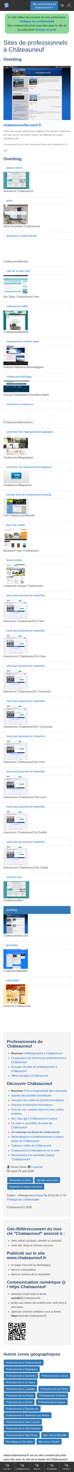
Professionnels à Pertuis (19, 1402)
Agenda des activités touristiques (31, 1095)
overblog (11, 909)
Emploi (37, 1469)
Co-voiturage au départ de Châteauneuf (35, 1132)
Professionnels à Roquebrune (22, 1408)
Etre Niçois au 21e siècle (19, 1441)
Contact (67, 1469)
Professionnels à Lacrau (55, 1375)
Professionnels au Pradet (19, 1395)
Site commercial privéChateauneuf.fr (44, 6)
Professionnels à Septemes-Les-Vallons (27, 1415)
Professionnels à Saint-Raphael (23, 1428)
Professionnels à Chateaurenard (23, 1362)
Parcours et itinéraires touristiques (31, 1104)
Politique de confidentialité (37, 21)
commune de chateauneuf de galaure (29, 467)
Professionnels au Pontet (54, 1389)
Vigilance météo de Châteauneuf (31, 1145)
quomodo (12, 945)
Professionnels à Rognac (51, 1402)
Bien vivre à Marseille (55, 1435)
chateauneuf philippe (19, 376)
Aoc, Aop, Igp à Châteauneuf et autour (34, 1118)
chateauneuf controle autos (22, 341)
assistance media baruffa (21, 235)
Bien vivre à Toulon (49, 1441)
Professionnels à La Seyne (20, 1382)
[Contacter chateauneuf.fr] (68, 5)
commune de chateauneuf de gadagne (29, 431)
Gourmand (52, 1469)
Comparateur (22, 1469)
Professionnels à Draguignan (22, 1369)
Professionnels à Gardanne (21, 1375)
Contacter (37, 1166)
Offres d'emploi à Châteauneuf (29, 1075)
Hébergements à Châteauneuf (43, 1053)
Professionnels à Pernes (52, 1395)
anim (9, 200)
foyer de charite (15, 525)
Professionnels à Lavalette (20, 1389)
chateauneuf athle (17, 306)
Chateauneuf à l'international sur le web (35, 1150)
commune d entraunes (19, 404)
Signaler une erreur (47, 1180)
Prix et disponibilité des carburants (46, 1090)
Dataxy (39, 1195)
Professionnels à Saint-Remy (22, 1435)
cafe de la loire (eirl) (18, 271)
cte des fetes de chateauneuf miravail (28, 494)
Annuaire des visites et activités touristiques (37, 1100)
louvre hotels (14, 560)
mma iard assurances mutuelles (25, 595)
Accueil (7, 1469)
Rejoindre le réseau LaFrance (25, 1186)
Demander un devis (20, 1180)
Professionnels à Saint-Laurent (23, 1421)
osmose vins (14, 877)
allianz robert (14, 167)
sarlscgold (12, 980)
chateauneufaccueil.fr (22, 125)
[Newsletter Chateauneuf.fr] (62, 5)
